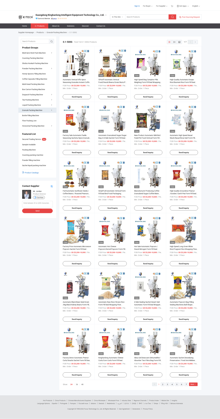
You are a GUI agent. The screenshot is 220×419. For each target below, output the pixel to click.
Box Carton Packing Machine (33, 89)
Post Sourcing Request (191, 17)
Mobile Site (165, 400)
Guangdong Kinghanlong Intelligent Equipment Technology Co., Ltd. (70, 15)
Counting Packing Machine (32, 58)
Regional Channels (140, 400)
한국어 (126, 403)
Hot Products (47, 400)
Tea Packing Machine (30, 100)
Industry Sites (126, 400)
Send (37, 211)
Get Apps (183, 6)
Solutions (70, 26)
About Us (55, 26)
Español (54, 403)
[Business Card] (52, 186)
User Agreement (124, 409)
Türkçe (156, 403)
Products (40, 26)
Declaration (136, 409)
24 (71, 384)
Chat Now (40, 197)
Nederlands (111, 403)
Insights (174, 400)
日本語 (134, 403)
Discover (85, 26)
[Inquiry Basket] (172, 6)
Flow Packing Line (29, 120)
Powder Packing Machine (32, 68)
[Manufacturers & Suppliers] (34, 5)
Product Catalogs (32, 172)
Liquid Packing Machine (31, 105)
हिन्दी (140, 403)
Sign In (137, 6)
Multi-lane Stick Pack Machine (34, 53)
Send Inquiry (77, 97)
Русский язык (83, 403)
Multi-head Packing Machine (33, 84)
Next (192, 384)
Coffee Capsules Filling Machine (34, 79)
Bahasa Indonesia (176, 403)
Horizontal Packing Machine (33, 126)
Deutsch (101, 403)
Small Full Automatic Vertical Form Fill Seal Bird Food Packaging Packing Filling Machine (112, 193)
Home (24, 26)
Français (73, 403)
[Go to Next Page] (195, 42)
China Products (60, 400)
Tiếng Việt (164, 403)
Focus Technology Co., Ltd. (93, 409)
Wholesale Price (113, 400)
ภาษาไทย (147, 403)
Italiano (93, 403)
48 (82, 384)
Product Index (154, 400)
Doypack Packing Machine (32, 94)
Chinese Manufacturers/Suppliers (79, 400)
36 (77, 384)
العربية (120, 403)
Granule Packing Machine (32, 110)
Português (63, 403)
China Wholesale (99, 400)
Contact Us (100, 26)
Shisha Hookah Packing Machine (35, 63)
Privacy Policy (148, 409)
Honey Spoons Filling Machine (34, 73)
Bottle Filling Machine (30, 115)
